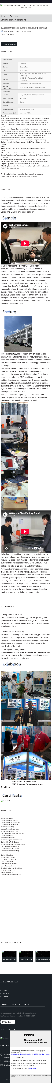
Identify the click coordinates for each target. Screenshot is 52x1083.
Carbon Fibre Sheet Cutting (10, 851)
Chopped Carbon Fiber (8, 859)
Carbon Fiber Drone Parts (9, 831)
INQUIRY (6, 1022)
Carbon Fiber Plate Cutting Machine (13, 844)
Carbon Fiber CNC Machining (13, 20)
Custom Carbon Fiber (8, 870)
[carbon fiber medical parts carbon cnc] (43, 954)
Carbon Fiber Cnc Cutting (9, 820)
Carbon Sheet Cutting (8, 857)
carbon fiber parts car (8, 838)
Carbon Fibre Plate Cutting (10, 848)
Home (3, 16)
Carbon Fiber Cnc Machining (10, 822)
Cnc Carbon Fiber (7, 861)
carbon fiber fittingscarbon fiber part (12, 833)
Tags (5, 990)
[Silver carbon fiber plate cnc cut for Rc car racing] (9, 954)
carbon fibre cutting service (10, 846)
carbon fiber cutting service (10, 829)
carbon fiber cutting (7, 827)
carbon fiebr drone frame (9, 853)
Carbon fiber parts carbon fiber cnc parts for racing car (25, 174)
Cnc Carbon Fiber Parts (9, 864)
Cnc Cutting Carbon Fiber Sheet (11, 868)
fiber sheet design (7, 872)
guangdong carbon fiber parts (11, 875)
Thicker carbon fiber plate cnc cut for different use (21, 176)
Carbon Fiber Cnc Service (9, 825)
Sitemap (6, 996)
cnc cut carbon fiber (7, 866)
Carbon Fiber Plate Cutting (10, 842)
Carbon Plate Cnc (7, 855)
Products (14, 16)
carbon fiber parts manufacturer (11, 840)
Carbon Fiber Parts (7, 835)
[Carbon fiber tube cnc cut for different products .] (26, 954)
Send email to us (9, 44)
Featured (6, 993)
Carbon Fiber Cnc (7, 818)
